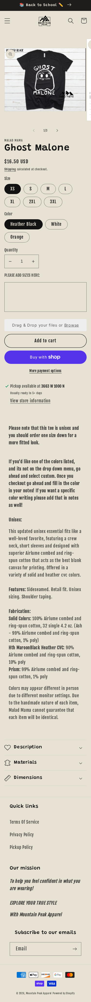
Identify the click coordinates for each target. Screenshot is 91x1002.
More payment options (45, 370)
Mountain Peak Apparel (39, 993)
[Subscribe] (74, 949)
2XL (32, 201)
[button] (7, 20)
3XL (53, 201)
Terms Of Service (24, 822)
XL (12, 201)
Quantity (11, 250)
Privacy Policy (22, 834)
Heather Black (23, 224)
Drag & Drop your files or (45, 325)
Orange (17, 237)
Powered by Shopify (64, 993)
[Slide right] (57, 130)
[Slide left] (33, 130)
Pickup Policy (21, 847)
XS (12, 188)
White (56, 224)
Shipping (10, 169)
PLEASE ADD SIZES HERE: (22, 275)
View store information (30, 400)
